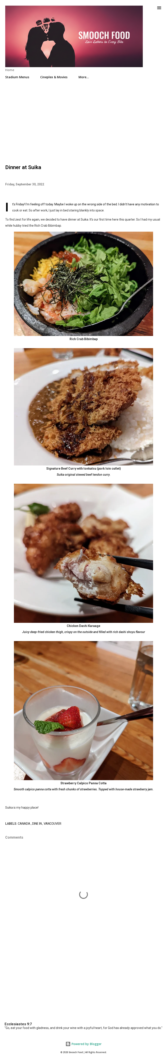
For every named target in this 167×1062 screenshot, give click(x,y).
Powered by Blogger (86, 1044)
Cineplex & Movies (53, 77)
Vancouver (52, 823)
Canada (24, 823)
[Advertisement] (83, 119)
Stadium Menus (17, 77)
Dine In (37, 823)
